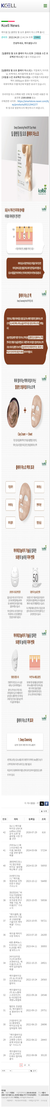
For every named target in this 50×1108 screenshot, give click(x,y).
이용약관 (10, 1100)
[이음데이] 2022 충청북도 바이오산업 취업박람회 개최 (15, 1024)
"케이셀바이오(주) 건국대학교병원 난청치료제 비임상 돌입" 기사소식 (15, 1039)
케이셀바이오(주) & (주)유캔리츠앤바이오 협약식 (15, 979)
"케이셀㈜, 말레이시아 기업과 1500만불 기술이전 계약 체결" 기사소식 (15, 921)
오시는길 (44, 1100)
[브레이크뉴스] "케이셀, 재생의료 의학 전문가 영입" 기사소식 (15, 881)
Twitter (42, 804)
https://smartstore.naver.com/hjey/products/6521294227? (30, 102)
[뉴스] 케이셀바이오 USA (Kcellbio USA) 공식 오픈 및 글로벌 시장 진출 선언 (15, 832)
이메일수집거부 (34, 1100)
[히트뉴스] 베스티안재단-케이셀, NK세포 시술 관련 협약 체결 (15, 850)
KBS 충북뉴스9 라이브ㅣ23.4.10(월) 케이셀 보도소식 (15, 946)
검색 (34, 1070)
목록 (45, 811)
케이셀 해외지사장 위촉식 (15, 934)
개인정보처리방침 (21, 1100)
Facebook (46, 804)
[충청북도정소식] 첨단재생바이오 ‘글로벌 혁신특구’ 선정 (15, 865)
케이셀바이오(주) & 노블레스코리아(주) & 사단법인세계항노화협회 (15, 995)
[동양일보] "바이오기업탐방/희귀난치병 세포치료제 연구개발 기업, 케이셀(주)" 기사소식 (15, 900)
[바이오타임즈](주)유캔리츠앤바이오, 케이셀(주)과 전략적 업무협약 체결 (15, 963)
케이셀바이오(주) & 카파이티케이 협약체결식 (15, 1055)
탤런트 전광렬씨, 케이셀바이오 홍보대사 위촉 (15, 1010)
